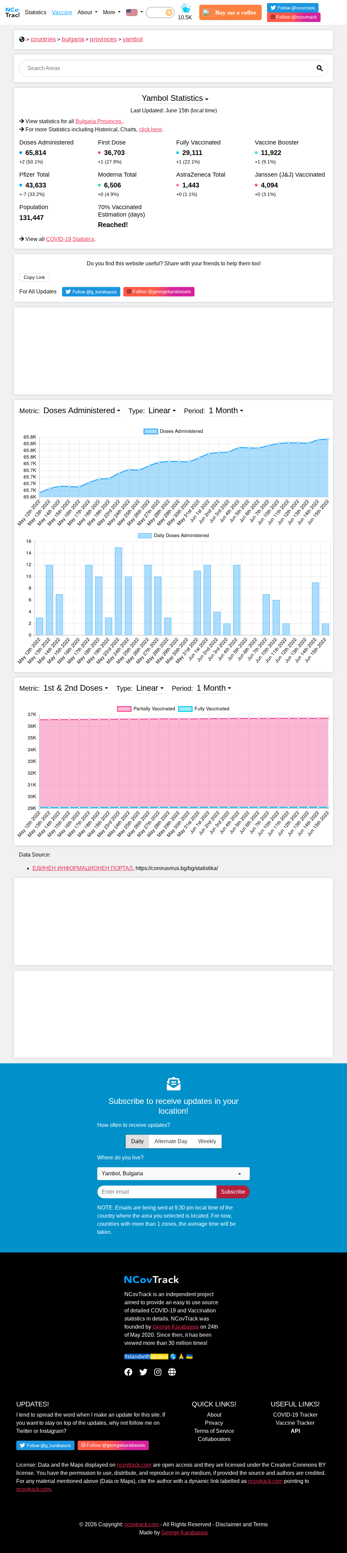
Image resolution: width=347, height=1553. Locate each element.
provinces (103, 39)
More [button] (110, 12)
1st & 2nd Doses (73, 687)
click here (150, 129)
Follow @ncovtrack (296, 17)
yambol (133, 39)
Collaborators (214, 1439)
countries (43, 39)
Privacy (214, 1423)
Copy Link (34, 277)
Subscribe (233, 1192)
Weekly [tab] (207, 1141)
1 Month (223, 410)
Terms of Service (214, 1431)
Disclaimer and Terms (242, 1524)
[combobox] (173, 1173)
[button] (134, 12)
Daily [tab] (137, 1141)
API (295, 1431)
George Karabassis (175, 1327)
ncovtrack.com (134, 1465)
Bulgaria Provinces (99, 121)
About (214, 1415)
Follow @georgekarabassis (161, 291)
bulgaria (73, 39)
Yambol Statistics (172, 98)
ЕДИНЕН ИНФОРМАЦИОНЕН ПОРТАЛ (83, 868)
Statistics (35, 12)
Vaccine (62, 12)
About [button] (85, 12)
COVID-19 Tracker (295, 1415)
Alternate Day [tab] (171, 1141)
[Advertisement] (173, 351)
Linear (159, 410)
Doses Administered (79, 410)
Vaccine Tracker (295, 1423)
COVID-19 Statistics (70, 239)
